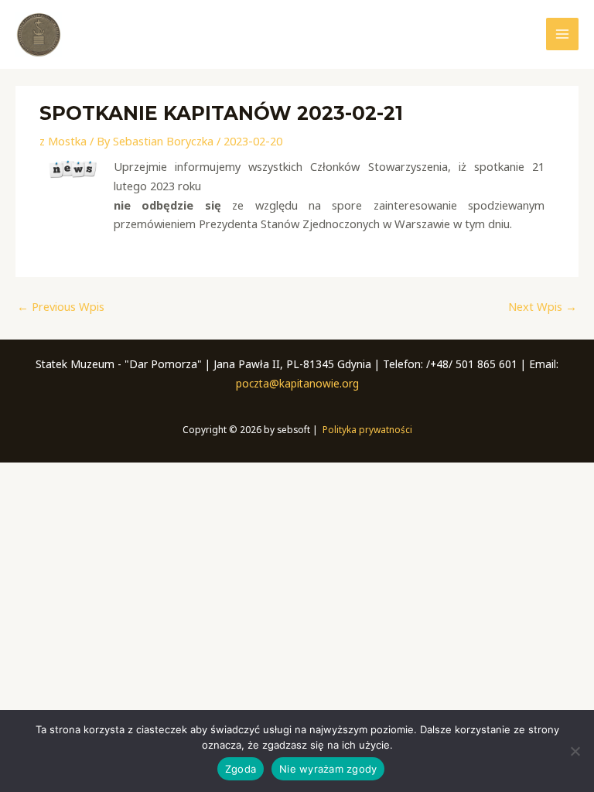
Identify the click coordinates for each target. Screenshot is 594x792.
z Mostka (63, 140)
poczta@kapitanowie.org (297, 383)
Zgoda (240, 769)
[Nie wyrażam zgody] (574, 751)
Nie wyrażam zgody (328, 769)
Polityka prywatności (367, 429)
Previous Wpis (60, 306)
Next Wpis (542, 306)
